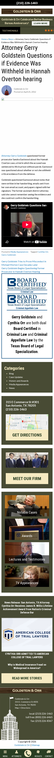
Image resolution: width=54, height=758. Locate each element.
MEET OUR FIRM (27, 478)
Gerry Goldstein (8, 255)
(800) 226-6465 (44, 717)
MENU (5, 756)
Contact (49, 756)
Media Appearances (19, 252)
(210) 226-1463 (44, 713)
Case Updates (16, 377)
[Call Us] (28, 753)
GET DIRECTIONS (27, 434)
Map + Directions (22, 708)
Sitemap (36, 745)
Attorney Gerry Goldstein (14, 155)
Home (4, 39)
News (11, 39)
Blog (11, 373)
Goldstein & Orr (22, 745)
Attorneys (16, 756)
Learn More (41, 23)
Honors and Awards (19, 380)
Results (38, 756)
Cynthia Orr (43, 252)
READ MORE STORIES (27, 678)
